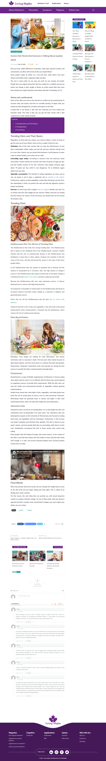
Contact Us (83, 738)
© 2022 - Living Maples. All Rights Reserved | (53, 758)
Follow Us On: (41, 751)
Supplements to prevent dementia (15, 739)
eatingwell (29, 510)
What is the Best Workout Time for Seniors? (50, 538)
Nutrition (13, 51)
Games (66, 3)
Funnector (64, 735)
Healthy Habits (34, 551)
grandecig (21, 510)
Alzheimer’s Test (43, 3)
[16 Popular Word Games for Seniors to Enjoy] (78, 48)
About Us (82, 735)
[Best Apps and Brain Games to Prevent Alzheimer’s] (90, 48)
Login (62, 590)
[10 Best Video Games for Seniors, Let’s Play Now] (78, 68)
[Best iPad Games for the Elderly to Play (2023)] (90, 68)
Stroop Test (29, 735)
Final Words (20, 130)
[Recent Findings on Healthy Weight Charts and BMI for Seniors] (90, 25)
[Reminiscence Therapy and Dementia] (37, 556)
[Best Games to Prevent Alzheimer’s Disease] (20, 556)
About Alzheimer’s (16, 10)
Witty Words (65, 738)
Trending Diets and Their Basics (26, 124)
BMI (45, 738)
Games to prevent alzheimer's (17, 746)
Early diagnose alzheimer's (16, 735)
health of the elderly (31, 277)
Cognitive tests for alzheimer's (17, 743)
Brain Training (89, 45)
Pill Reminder (47, 735)
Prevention (33, 10)
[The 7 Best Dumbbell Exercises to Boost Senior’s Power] (78, 25)
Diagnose (60, 10)
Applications (56, 3)
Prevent (20, 51)
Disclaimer (82, 741)
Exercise (75, 22)
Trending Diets (21, 127)
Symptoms (47, 10)
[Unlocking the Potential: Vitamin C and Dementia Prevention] (55, 556)
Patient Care (74, 10)
